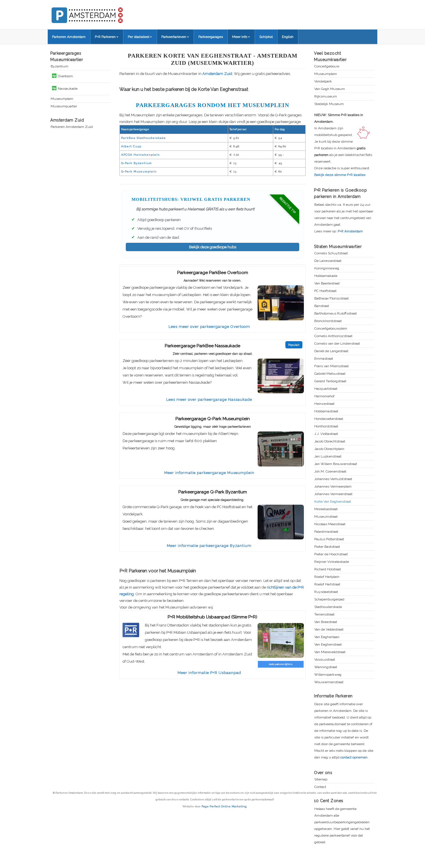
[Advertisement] (212, 726)
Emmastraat (323, 359)
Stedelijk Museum (329, 104)
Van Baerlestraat (327, 283)
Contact (320, 787)
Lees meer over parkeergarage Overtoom (209, 326)
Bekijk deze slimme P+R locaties (339, 175)
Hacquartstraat (325, 389)
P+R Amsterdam (350, 231)
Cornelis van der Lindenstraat (337, 344)
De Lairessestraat (327, 261)
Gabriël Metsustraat (329, 374)
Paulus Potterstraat (329, 539)
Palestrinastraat (326, 532)
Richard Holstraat (327, 569)
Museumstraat (326, 517)
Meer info (239, 37)
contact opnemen (353, 757)
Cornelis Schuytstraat (331, 253)
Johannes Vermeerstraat (333, 494)
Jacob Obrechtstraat (329, 441)
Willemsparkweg (327, 675)
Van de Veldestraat (328, 629)
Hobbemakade (325, 276)
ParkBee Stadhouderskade (143, 137)
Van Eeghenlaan (326, 637)
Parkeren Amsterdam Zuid (72, 127)
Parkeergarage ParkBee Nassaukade (202, 345)
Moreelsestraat (326, 509)
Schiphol (266, 37)
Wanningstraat (325, 667)
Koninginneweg (326, 268)
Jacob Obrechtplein (329, 449)
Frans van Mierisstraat (331, 366)
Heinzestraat (324, 404)
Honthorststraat (326, 426)
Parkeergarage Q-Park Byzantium (212, 492)
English (287, 37)
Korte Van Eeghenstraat (332, 502)
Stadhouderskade (328, 607)
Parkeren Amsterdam (69, 37)
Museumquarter (64, 106)
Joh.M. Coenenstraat (330, 471)
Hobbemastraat (326, 411)
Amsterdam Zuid (217, 73)
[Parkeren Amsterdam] (108, 13)
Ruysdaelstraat (326, 592)
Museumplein (62, 99)
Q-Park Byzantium (136, 163)
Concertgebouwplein (330, 328)
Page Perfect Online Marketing (224, 806)
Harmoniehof (324, 396)
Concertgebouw (326, 66)
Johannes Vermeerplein (333, 486)
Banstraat (321, 306)
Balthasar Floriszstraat (331, 298)
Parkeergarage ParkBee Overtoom (212, 272)
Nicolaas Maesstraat (329, 524)
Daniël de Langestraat (331, 351)
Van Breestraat (325, 622)
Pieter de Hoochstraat (331, 554)
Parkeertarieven (173, 37)
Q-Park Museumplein (139, 171)
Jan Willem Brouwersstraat (335, 464)
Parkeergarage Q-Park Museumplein (212, 418)
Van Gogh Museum (329, 89)
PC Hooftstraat (325, 291)
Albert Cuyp (131, 146)
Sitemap (320, 779)
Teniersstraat (324, 614)
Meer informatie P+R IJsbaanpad (209, 672)
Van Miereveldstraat (329, 652)
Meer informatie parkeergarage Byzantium (209, 545)
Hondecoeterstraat (328, 419)
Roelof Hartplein (326, 577)
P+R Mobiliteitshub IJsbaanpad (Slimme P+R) (212, 617)
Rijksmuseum (325, 96)
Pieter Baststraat (327, 547)
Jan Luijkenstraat (327, 456)
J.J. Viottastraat (326, 434)
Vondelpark (323, 81)
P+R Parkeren (105, 37)
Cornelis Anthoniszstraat (333, 336)
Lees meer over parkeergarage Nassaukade (209, 399)
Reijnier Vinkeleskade (331, 562)
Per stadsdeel (138, 37)
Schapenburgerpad (329, 599)
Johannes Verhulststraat (333, 479)
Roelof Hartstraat (327, 584)
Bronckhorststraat (328, 321)
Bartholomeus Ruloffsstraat (335, 313)
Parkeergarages (210, 37)
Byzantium (59, 66)
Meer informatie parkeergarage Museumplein (209, 473)
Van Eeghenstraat (328, 644)
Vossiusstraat (324, 660)
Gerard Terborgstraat (330, 381)
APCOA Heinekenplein (140, 154)
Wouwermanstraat (328, 682)
